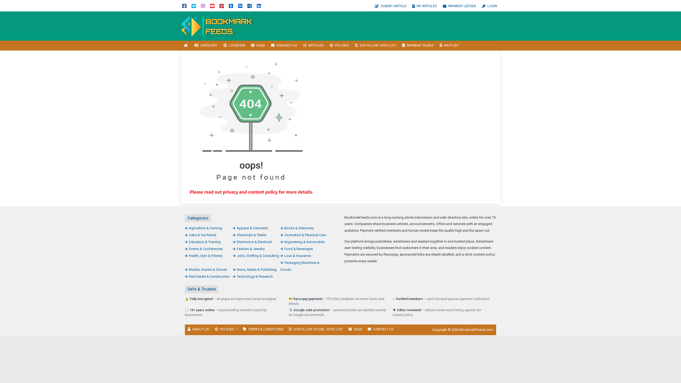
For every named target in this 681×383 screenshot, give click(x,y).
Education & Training (205, 242)
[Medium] (240, 6)
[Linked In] (259, 6)
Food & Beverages (298, 249)
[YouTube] (212, 6)
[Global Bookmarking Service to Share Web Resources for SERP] (217, 26)
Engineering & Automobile (304, 242)
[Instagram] (203, 6)
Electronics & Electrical (254, 242)
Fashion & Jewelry (251, 249)
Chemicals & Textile (251, 235)
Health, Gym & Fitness (205, 256)
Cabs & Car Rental (202, 235)
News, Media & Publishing (257, 270)
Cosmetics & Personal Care (305, 235)
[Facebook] (184, 6)
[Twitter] (194, 6)
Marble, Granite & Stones (208, 270)
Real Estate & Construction (209, 276)
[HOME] (186, 46)
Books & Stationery (299, 228)
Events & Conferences (206, 249)
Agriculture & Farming (205, 228)
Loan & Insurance (297, 256)
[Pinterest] (221, 6)
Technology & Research (255, 276)
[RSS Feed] (249, 6)
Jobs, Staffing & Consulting (258, 256)
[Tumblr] (231, 6)
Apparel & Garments (252, 228)
